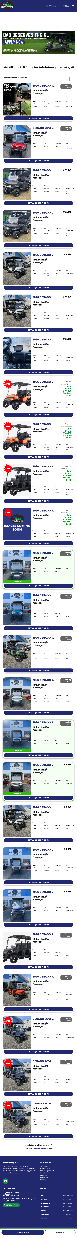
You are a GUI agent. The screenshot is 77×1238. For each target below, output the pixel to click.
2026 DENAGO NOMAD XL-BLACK (54, 553)
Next (72, 42)
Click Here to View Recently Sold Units (39, 1148)
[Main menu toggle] (73, 6)
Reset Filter (60, 1232)
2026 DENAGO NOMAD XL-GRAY (53, 255)
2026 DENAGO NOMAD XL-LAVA (53, 382)
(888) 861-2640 (12, 1195)
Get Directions (11, 1205)
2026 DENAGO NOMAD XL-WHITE (54, 849)
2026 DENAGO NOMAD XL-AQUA (53, 595)
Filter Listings (24, 1232)
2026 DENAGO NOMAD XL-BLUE (53, 892)
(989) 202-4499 (12, 1192)
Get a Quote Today (38, 118)
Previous (3, 42)
